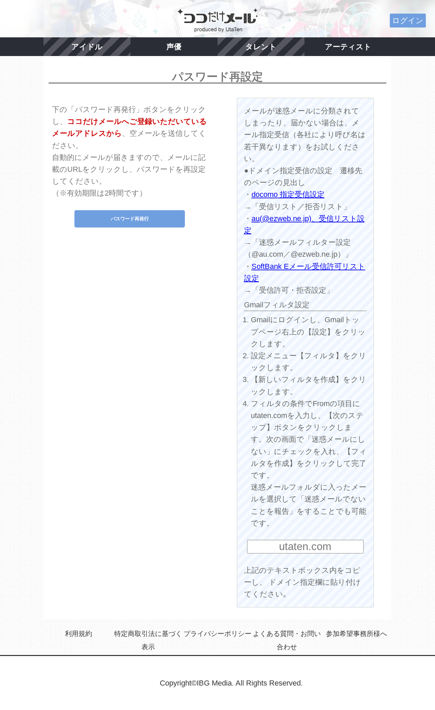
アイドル (87, 46)
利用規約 (78, 633)
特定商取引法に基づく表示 (148, 640)
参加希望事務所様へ (356, 633)
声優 (174, 46)
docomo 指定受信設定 (288, 194)
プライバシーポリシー (217, 633)
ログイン (407, 20)
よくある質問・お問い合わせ (287, 640)
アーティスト (348, 46)
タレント (261, 46)
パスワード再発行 (130, 218)
